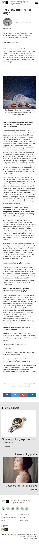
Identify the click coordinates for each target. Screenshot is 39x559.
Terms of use (24, 521)
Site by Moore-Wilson (31, 538)
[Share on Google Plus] (24, 395)
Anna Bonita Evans (24, 22)
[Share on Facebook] (7, 395)
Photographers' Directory (9, 517)
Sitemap (22, 517)
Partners (4, 514)
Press (3, 521)
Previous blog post (25, 454)
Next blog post (11, 407)
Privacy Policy (24, 514)
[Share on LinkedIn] (32, 394)
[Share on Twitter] (15, 394)
